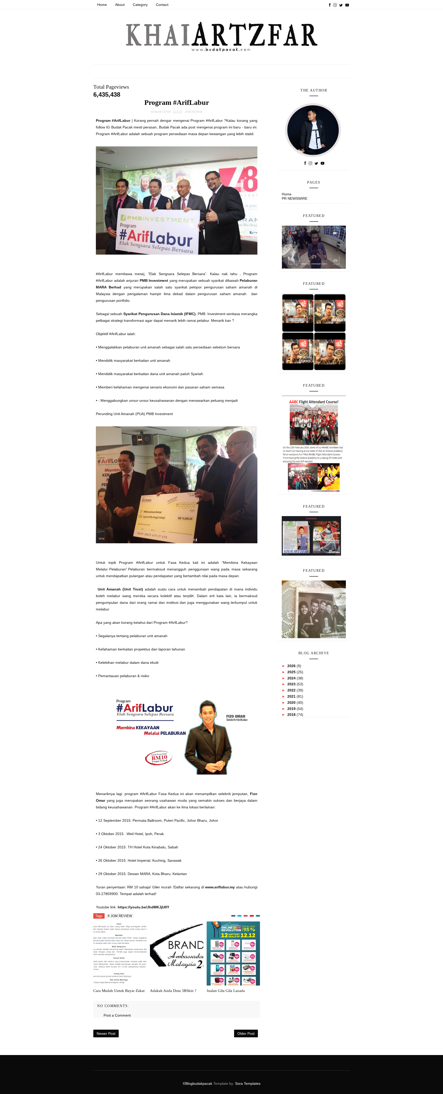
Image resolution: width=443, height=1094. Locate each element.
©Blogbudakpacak (198, 1083)
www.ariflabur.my (220, 887)
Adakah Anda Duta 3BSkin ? (173, 991)
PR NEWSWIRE (294, 198)
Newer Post (106, 1033)
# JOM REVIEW (120, 916)
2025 (292, 672)
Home (102, 5)
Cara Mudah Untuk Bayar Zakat (119, 991)
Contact (162, 5)
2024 (292, 678)
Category (140, 5)
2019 (292, 709)
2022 (292, 690)
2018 (292, 714)
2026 (292, 666)
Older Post (246, 1033)
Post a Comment (117, 1015)
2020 (292, 702)
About (120, 5)
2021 (292, 696)
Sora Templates (247, 1083)
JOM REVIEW (193, 111)
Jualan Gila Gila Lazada (226, 991)
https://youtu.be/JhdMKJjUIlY (143, 907)
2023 (292, 684)
